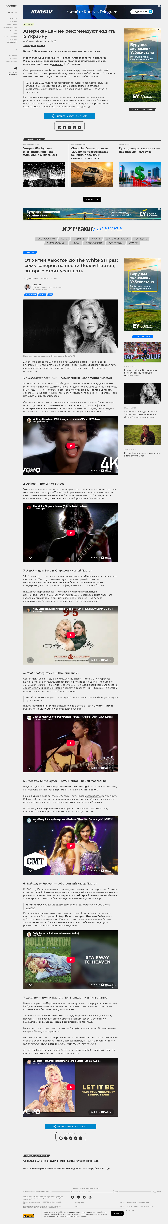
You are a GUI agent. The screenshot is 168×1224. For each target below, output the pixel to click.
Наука (75, 243)
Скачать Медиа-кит (127, 1210)
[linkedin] (90, 1197)
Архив (77, 1207)
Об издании (79, 1203)
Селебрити (115, 243)
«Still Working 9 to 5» (64, 595)
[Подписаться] (116, 1191)
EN (16, 12)
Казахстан (13, 72)
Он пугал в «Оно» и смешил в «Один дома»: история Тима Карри (61, 1161)
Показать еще (92, 199)
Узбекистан (12, 75)
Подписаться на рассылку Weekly (86, 1188)
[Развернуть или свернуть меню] (16, 49)
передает (57, 64)
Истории (13, 21)
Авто (64, 238)
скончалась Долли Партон (72, 361)
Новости (13, 18)
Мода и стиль (56, 243)
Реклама (13, 58)
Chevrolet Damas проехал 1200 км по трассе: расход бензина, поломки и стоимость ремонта (89, 153)
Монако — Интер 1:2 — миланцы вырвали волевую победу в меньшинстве (140, 373)
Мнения (14, 33)
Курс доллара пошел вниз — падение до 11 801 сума (139, 150)
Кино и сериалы (117, 238)
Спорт (133, 243)
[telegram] (84, 1197)
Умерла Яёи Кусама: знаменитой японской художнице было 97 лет (40, 152)
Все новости (46, 238)
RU (9, 12)
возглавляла (93, 796)
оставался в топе (33, 411)
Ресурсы (13, 30)
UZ (12, 12)
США (33, 46)
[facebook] (72, 1197)
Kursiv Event (12, 42)
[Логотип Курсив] (11, 6)
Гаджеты (79, 238)
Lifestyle (13, 39)
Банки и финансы (10, 27)
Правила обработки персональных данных (136, 1207)
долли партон (30, 294)
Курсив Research (10, 36)
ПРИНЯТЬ (117, 1213)
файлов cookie (80, 1216)
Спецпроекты (11, 61)
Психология (94, 243)
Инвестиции (12, 24)
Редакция (13, 55)
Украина (41, 46)
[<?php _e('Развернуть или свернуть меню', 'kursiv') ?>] (15, 68)
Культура (140, 238)
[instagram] (78, 1197)
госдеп (27, 46)
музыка (42, 294)
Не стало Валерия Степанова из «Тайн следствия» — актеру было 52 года (66, 1168)
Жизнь (95, 238)
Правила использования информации (134, 1203)
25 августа (29, 361)
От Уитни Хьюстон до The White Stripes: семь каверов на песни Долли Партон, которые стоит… (140, 414)
